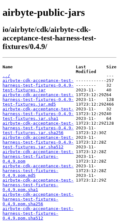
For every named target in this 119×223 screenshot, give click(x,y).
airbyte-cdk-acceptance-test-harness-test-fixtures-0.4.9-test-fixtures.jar (38, 85)
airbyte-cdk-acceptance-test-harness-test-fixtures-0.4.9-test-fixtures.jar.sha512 (38, 142)
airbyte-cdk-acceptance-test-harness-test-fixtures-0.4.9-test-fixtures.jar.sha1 (38, 114)
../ (6, 75)
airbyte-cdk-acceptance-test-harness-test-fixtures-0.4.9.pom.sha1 (38, 185)
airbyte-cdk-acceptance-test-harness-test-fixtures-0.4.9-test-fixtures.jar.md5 (38, 99)
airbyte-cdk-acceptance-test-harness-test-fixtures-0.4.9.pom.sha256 (38, 199)
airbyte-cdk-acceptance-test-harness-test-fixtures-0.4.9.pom (38, 156)
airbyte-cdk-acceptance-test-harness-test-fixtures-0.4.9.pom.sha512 (38, 213)
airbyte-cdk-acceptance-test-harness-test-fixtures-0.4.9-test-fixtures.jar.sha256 (38, 128)
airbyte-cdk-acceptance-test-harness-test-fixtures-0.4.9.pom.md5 (38, 171)
